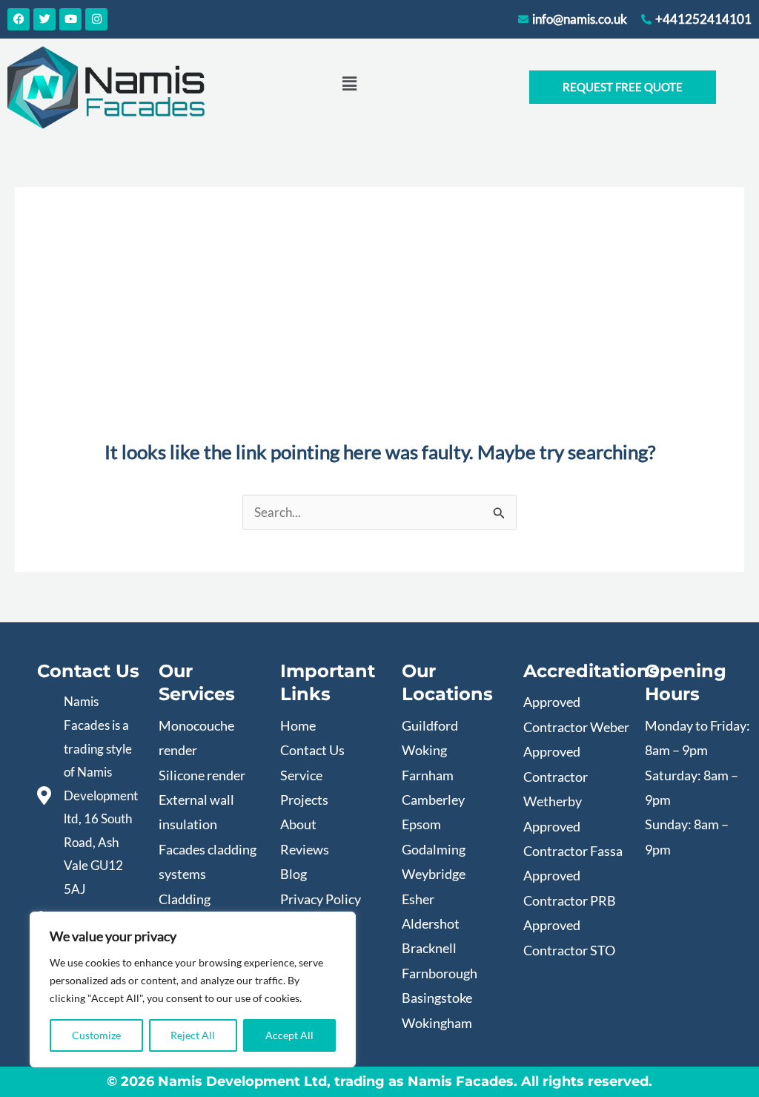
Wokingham (437, 1023)
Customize (96, 1035)
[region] (193, 989)
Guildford (430, 725)
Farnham (428, 775)
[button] (349, 83)
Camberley (433, 799)
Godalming (433, 849)
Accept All (289, 1035)
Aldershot (431, 923)
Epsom (421, 824)
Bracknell (429, 948)
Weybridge (433, 874)
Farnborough (439, 973)
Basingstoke (437, 997)
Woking (424, 750)
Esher (418, 899)
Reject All (192, 1035)
